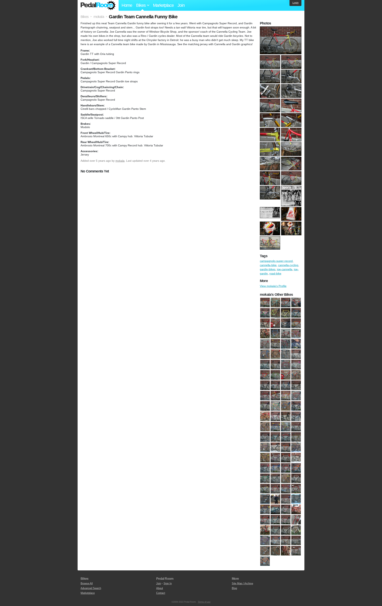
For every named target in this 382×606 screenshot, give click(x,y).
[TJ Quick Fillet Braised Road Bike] (275, 550)
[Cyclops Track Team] (275, 323)
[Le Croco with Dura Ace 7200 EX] (275, 488)
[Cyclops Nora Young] (265, 416)
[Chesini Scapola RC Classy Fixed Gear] (275, 374)
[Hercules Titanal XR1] (286, 468)
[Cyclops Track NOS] (265, 426)
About (159, 588)
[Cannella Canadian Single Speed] (296, 364)
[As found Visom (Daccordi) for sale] (286, 343)
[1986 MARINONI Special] (275, 333)
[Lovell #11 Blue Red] (286, 488)
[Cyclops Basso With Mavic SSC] (286, 385)
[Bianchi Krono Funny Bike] (275, 302)
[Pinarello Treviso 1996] (265, 530)
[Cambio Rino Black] (275, 354)
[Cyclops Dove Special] (265, 406)
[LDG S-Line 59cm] (296, 478)
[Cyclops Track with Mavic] (275, 426)
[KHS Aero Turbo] (286, 478)
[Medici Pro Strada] (265, 509)
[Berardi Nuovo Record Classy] (296, 343)
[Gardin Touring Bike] (296, 457)
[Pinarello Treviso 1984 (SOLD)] (296, 519)
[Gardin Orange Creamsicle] (286, 447)
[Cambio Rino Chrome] (296, 354)
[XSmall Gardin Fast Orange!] (265, 561)
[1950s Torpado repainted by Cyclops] (265, 302)
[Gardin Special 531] (265, 457)
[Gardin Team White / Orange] (286, 457)
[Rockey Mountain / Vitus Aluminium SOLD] (296, 530)
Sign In (168, 583)
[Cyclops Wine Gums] (296, 426)
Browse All (87, 583)
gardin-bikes (267, 269)
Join (180, 5)
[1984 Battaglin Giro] (265, 333)
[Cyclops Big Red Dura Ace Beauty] (275, 395)
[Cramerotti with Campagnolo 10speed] (296, 374)
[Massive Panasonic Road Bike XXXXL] (296, 499)
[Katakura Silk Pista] (275, 478)
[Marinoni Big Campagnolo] (265, 499)
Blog (234, 588)
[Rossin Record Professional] (265, 540)
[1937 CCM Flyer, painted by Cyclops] (296, 323)
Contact (160, 592)
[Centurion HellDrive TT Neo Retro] (265, 374)
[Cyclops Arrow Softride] (275, 385)
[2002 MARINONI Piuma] (296, 333)
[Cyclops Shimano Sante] (286, 416)
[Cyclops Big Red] (265, 395)
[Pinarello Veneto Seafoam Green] (275, 530)
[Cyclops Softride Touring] (296, 416)
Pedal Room (98, 5)
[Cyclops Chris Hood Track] (286, 395)
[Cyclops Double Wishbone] (265, 323)
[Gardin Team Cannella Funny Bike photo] (281, 28)
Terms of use (204, 602)
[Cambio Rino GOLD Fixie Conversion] (275, 364)
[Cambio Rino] (265, 354)
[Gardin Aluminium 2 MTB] (265, 447)
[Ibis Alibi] (296, 468)
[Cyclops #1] (275, 312)
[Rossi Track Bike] (286, 540)
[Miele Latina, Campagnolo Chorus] (296, 509)
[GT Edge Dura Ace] (275, 468)
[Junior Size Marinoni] (265, 478)
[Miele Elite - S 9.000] (286, 509)
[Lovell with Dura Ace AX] (296, 488)
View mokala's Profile (273, 286)
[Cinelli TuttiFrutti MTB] (265, 312)
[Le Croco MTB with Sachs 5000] (265, 488)
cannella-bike (268, 265)
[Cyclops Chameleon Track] (296, 312)
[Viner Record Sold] (286, 550)
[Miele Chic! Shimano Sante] (275, 509)
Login (295, 2)
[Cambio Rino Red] (286, 364)
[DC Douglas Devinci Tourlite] (275, 437)
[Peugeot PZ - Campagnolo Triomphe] (275, 519)
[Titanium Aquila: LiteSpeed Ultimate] (265, 550)
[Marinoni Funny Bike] (275, 499)
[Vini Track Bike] (286, 323)
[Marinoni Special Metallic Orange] (286, 499)
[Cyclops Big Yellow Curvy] (286, 312)
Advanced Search (91, 588)
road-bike (275, 273)
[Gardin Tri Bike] (265, 468)
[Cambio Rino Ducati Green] (265, 364)
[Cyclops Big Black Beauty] (296, 385)
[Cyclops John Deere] (275, 406)
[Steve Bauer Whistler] (296, 540)
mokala (120, 160)
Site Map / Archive (242, 583)
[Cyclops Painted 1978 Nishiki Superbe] (275, 416)
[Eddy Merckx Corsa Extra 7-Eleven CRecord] (286, 437)
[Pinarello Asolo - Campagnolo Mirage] (286, 519)
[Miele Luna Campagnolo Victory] (265, 519)
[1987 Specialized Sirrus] (286, 333)
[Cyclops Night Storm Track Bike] (296, 406)
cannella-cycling (288, 265)
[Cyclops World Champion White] (265, 437)
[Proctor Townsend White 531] (286, 530)
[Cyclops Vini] (286, 426)
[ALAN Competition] (265, 343)
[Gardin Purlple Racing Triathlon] (296, 447)
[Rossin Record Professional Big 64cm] (275, 540)
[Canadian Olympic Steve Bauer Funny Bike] (296, 302)
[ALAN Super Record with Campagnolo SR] (275, 343)
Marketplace (163, 5)
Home (127, 5)
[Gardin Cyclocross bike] (275, 447)
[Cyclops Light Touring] (286, 406)
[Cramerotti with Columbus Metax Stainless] (265, 385)
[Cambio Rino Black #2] (286, 354)
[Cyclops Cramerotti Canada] (296, 395)
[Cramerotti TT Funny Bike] (286, 374)
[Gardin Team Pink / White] (275, 457)
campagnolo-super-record (276, 261)
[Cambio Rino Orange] (286, 302)
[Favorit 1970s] (296, 437)
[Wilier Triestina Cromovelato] (296, 550)
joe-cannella (284, 269)
